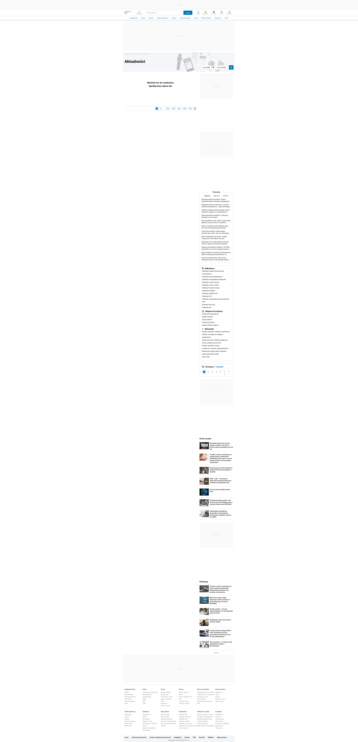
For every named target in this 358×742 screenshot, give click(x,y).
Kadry (143, 18)
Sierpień (219, 366)
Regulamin (177, 737)
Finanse (217, 696)
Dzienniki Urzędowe (166, 719)
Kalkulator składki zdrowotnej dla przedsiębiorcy (213, 272)
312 (173, 108)
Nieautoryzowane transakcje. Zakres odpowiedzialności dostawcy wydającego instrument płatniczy (215, 200)
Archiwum (218, 717)
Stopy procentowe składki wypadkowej (215, 340)
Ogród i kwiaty (219, 701)
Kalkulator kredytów (208, 290)
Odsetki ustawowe (202, 723)
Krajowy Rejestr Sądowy (210, 325)
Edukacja (218, 18)
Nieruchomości (206, 18)
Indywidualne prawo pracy (150, 692)
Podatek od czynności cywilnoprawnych (215, 348)
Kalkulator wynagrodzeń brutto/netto (214, 279)
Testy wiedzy (146, 730)
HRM (144, 703)
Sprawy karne (165, 694)
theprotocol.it (219, 725)
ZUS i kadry (127, 699)
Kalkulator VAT (207, 296)
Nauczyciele (146, 719)
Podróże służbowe (202, 721)
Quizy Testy (206, 357)
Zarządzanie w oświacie (150, 723)
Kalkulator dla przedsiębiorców (212, 276)
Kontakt (202, 737)
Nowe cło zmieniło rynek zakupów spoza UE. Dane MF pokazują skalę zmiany (214, 227)
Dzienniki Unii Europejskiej (168, 721)
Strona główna (129, 54)
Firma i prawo (205, 438)
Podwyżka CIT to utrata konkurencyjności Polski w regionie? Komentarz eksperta (215, 243)
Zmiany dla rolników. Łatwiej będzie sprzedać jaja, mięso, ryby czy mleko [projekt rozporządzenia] (216, 232)
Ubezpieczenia (147, 696)
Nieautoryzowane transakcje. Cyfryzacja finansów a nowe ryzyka (214, 216)
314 (184, 108)
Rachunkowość (128, 694)
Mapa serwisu (222, 737)
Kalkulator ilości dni (208, 304)
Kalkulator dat (206, 307)
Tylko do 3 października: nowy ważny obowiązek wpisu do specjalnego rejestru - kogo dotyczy (215, 259)
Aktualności (146, 54)
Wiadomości (219, 692)
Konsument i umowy (167, 696)
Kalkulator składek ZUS (210, 293)
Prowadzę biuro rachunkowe (205, 694)
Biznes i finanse (183, 692)
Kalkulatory (210, 268)
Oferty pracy (219, 728)
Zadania (126, 719)
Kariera (187, 737)
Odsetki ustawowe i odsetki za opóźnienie (216, 331)
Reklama (211, 737)
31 (204, 372)
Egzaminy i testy (147, 721)
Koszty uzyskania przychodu (211, 343)
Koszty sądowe (207, 319)
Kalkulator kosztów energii (210, 288)
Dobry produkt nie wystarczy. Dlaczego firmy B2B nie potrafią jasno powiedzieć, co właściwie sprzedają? (216, 253)
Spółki (181, 694)
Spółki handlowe (207, 317)
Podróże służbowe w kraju (210, 345)
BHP (144, 701)
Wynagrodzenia (147, 694)
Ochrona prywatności (139, 737)
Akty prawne (165, 711)
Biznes (151, 18)
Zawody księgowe (129, 701)
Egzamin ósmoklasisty (149, 728)
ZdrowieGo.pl (219, 714)
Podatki (126, 692)
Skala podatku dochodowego (205, 725)
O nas (126, 737)
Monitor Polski (165, 717)
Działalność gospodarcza (210, 314)
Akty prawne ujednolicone (168, 723)
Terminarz (209, 366)
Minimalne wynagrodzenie (205, 717)
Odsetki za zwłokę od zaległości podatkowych (212, 336)
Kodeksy (163, 725)
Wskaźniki (209, 329)
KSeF (226, 18)
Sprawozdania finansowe (204, 701)
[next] (195, 108)
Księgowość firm (129, 689)
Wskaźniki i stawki (203, 711)
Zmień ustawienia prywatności (160, 737)
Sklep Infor (164, 703)
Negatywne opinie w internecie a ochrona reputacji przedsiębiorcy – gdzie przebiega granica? (215, 206)
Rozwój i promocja (129, 721)
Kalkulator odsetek (184, 721)
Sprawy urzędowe (166, 699)
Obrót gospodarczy (130, 696)
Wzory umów (219, 721)
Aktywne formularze (214, 311)
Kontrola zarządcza (208, 322)
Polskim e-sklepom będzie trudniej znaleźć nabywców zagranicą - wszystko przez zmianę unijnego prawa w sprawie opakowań (215, 211)
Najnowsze (216, 195)
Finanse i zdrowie (184, 703)
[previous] (157, 108)
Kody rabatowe (219, 719)
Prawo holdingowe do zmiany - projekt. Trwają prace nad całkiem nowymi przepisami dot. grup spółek (214, 237)
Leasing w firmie (184, 701)
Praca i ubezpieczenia (185, 696)
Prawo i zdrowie (165, 705)
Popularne (207, 195)
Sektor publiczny (162, 18)
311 (168, 108)
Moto (195, 18)
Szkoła (145, 717)
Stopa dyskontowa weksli (210, 354)
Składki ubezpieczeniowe (204, 719)
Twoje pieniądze (185, 18)
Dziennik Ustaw (165, 714)
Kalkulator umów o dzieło (210, 285)
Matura (145, 725)
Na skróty (218, 711)
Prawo (174, 18)
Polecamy (204, 581)
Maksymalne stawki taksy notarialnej (214, 351)
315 (190, 108)
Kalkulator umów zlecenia (210, 282)
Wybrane (225, 195)
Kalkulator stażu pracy (185, 723)
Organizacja (128, 714)
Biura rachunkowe (203, 689)
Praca (162, 701)
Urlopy (144, 699)
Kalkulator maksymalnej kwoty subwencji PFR (215, 300)
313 (179, 108)
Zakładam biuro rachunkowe (205, 692)
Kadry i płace (128, 723)
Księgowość (134, 18)
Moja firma (138, 54)
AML (198, 703)
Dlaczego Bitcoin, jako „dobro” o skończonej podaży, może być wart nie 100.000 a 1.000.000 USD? (216, 222)
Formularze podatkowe (222, 723)
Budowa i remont (220, 699)
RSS (194, 737)
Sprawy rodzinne (166, 692)
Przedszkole (146, 714)
